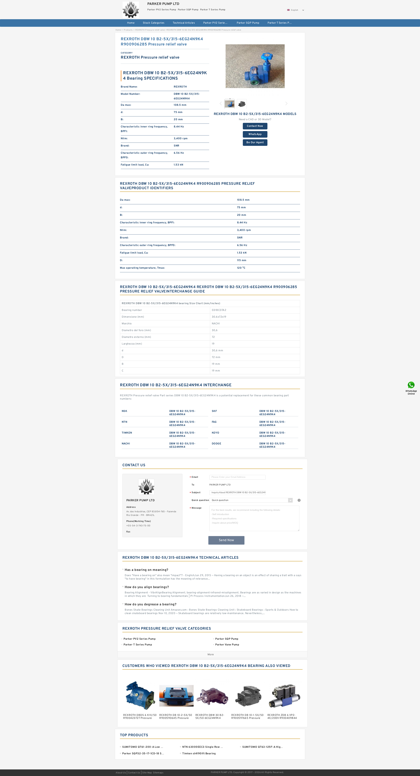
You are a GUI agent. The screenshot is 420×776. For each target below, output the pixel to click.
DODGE (216, 443)
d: (122, 112)
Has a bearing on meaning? (146, 570)
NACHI (126, 443)
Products (128, 30)
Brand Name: (129, 87)
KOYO (215, 433)
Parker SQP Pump (248, 23)
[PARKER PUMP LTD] (131, 9)
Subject (195, 492)
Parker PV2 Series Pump (217, 23)
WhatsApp (255, 134)
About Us (121, 772)
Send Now (226, 540)
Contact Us (134, 772)
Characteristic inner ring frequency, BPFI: (144, 129)
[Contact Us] (411, 388)
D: (121, 260)
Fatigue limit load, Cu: (135, 165)
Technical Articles (184, 23)
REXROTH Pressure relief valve (150, 30)
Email (194, 477)
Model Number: (130, 94)
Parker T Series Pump (281, 23)
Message (196, 508)
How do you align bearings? (147, 587)
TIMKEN (127, 433)
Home (131, 23)
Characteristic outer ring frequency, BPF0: (144, 155)
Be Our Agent (255, 142)
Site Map (147, 772)
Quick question (200, 500)
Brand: (125, 145)
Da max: (126, 105)
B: (122, 119)
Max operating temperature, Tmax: (142, 268)
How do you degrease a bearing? (150, 604)
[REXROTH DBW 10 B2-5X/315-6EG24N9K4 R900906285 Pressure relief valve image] (255, 66)
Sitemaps (158, 772)
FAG (214, 422)
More (211, 654)
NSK (124, 411)
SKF (214, 411)
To (193, 485)
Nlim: (124, 138)
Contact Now (255, 126)
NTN (124, 422)
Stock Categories (154, 23)
